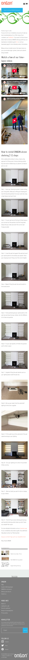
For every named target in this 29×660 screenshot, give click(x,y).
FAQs (2, 584)
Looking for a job (5, 606)
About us (3, 603)
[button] (27, 4)
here (17, 42)
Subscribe (25, 630)
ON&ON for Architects (6, 589)
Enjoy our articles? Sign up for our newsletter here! (13, 537)
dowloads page (23, 528)
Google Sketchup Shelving (16, 565)
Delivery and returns (6, 591)
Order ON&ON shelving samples (17, 559)
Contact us (3, 594)
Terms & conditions (5, 608)
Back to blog (14, 576)
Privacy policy (4, 613)
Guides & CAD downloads (7, 587)
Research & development (7, 610)
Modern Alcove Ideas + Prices (16, 554)
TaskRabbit (10, 37)
